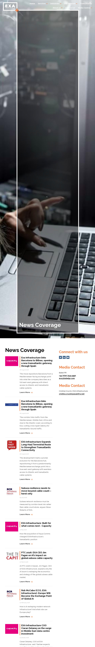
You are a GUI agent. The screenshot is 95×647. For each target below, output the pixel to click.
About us (56, 8)
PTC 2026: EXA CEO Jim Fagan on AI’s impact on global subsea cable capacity (37, 555)
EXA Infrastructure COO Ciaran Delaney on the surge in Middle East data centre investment (36, 629)
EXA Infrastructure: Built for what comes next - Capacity (36, 524)
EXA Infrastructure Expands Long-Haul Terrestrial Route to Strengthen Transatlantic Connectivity (36, 445)
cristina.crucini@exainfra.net (71, 394)
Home (32, 3)
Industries (54, 3)
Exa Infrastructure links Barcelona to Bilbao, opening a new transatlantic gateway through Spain (36, 361)
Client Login (87, 2)
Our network (69, 3)
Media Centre (84, 8)
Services (42, 3)
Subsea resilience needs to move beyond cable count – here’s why (36, 491)
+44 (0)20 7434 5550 (67, 376)
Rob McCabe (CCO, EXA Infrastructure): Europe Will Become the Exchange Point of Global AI (36, 594)
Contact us (70, 8)
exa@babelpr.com (67, 378)
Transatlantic (86, 3)
